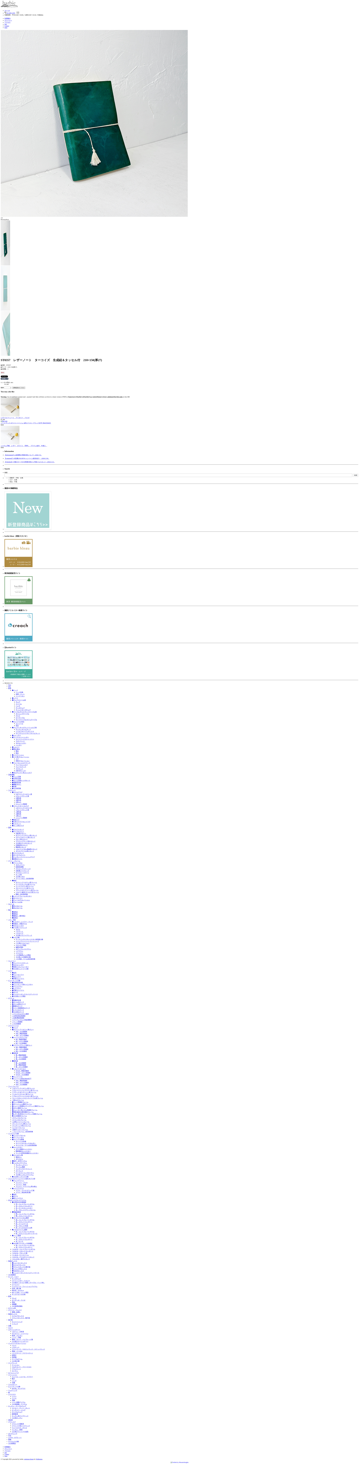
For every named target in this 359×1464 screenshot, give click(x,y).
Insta (5, 27)
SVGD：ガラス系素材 (23, 1073)
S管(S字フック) (21, 770)
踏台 (17, 753)
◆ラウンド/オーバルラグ (20, 806)
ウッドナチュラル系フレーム (25, 884)
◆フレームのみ (17, 902)
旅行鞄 (10, 1320)
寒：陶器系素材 (21, 1055)
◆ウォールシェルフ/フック (21, 763)
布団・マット (20, 694)
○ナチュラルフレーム (19, 1118)
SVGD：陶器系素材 (22, 1071)
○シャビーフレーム (18, 1127)
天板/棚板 (11, 774)
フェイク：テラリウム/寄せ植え (26, 1186)
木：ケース (19, 1241)
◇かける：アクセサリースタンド (23, 1257)
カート (7, 10)
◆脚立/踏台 (16, 749)
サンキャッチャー (22, 1165)
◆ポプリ (15, 1196)
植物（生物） (16, 1312)
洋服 (13, 1382)
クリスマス (12, 1394)
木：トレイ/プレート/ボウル (25, 1237)
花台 (17, 725)
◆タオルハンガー (18, 925)
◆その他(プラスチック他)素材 (22, 1243)
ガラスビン (19, 1159)
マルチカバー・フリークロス (21, 1367)
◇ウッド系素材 (17, 1022)
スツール (19, 704)
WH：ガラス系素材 (22, 1035)
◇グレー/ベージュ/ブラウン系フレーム (25, 1090)
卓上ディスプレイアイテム (17, 1200)
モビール (11, 904)
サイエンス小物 (13, 1441)
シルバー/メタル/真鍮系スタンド (26, 849)
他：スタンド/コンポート (24, 1247)
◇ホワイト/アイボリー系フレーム (23, 1088)
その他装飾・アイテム (19, 1404)
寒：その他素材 (21, 1059)
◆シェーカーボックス (19, 1263)
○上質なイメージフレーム (20, 1122)
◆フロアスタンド (18, 829)
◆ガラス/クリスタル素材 (20, 1218)
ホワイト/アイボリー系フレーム (26, 882)
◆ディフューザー (18, 1137)
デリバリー (8, 20)
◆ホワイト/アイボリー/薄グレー (23, 1029)
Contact (6, 26)
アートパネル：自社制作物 (25, 878)
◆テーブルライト (18, 831)
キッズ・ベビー (13, 1276)
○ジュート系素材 (21, 818)
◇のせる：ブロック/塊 (19, 1253)
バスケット (15, 1347)
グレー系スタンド (22, 839)
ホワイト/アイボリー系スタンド (26, 835)
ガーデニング (12, 1433)
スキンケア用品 (21, 945)
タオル (18, 929)
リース (14, 1398)
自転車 (10, 1420)
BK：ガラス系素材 (22, 1049)
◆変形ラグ (15, 819)
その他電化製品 (17, 1306)
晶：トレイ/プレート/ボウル (25, 1220)
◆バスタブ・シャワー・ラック (22, 921)
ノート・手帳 (16, 1337)
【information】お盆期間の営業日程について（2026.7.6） (23, 455)
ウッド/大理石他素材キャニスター (27, 1153)
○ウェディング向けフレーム (21, 1125)
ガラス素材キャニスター (24, 1149)
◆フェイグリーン (18, 1180)
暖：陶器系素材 (21, 1065)
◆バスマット (16, 823)
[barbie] (9, 7)
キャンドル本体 (21, 1141)
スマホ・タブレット (15, 1437)
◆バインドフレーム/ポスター (22, 896)
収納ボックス (12, 1261)
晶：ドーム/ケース (22, 1224)
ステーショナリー (14, 1329)
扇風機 (14, 1304)
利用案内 (7, 18)
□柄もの (18, 802)
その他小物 (15, 1361)
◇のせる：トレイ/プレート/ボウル (23, 1249)
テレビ (14, 1298)
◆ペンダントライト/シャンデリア (23, 857)
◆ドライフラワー (18, 1188)
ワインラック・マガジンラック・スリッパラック (28, 1349)
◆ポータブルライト (18, 855)
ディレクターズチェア (23, 710)
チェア (18, 702)
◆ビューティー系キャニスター (22, 984)
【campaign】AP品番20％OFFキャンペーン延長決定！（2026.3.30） (26, 458)
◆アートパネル (17, 863)
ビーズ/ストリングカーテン (25, 1173)
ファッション (12, 1375)
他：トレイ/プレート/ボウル (25, 1245)
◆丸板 (14, 786)
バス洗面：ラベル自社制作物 (25, 959)
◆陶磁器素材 (16, 1212)
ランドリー (12, 961)
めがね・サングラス (18, 1388)
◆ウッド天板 (16, 776)
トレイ (14, 1345)
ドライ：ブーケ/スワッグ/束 (25, 1190)
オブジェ (11, 998)
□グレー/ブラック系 (22, 796)
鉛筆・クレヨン (17, 1335)
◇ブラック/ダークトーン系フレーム (24, 1092)
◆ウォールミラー (18, 974)
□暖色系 (18, 800)
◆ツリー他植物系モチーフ (21, 1008)
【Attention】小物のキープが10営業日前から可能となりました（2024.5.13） (29, 462)
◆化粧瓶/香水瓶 (17, 982)
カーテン (15, 1371)
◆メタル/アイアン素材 (19, 1229)
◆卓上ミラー (16, 976)
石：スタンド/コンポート (24, 1206)
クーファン (15, 1284)
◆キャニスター (17, 1147)
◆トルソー (15, 747)
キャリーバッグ (17, 1322)
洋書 (9, 1326)
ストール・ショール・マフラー (22, 1377)
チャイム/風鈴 (20, 1167)
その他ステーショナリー (20, 1341)
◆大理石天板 (16, 778)
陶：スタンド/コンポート (24, 1216)
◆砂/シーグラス (17, 1198)
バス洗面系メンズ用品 (23, 955)
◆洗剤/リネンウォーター (20, 967)
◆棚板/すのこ (16, 784)
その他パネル (20, 876)
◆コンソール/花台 (18, 721)
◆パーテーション (18, 755)
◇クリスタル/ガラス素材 (20, 1014)
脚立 (17, 751)
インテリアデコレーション (17, 1343)
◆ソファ (15, 698)
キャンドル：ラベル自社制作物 (26, 1145)
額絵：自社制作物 (22, 894)
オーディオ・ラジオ (18, 1300)
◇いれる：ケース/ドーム (20, 1255)
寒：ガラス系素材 (22, 1057)
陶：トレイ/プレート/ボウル (25, 1214)
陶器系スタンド (21, 847)
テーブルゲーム (17, 1359)
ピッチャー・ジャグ (18, 1410)
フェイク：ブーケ (22, 1182)
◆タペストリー (17, 898)
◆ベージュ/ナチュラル (19, 1037)
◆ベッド (15, 690)
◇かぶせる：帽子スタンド (21, 1259)
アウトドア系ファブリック (21, 1426)
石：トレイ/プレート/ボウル (25, 1204)
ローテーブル (20, 718)
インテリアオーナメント (24, 1169)
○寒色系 (18, 812)
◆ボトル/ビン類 (17, 1155)
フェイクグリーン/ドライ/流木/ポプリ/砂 (21, 1178)
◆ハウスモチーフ (18, 1010)
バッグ (14, 1380)
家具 (9, 688)
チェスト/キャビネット (23, 729)
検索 (5, 472)
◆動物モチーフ (17, 1006)
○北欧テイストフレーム (20, 1129)
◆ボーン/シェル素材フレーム (22, 1104)
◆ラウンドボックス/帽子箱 (21, 1267)
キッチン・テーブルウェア (17, 1406)
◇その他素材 (16, 1023)
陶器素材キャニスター (23, 1151)
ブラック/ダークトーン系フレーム (27, 890)
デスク (18, 716)
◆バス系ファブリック (19, 927)
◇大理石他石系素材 (18, 1016)
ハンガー (19, 745)
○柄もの (18, 816)
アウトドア (12, 1422)
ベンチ (18, 706)
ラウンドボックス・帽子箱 (21, 1318)
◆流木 (14, 1194)
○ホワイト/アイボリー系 (24, 808)
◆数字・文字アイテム (19, 1161)
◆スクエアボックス (18, 1265)
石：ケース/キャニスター (24, 1208)
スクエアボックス (18, 1316)
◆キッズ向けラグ (18, 825)
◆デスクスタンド (18, 853)
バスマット (19, 931)
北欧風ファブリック (22, 870)
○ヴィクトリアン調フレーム (21, 1124)
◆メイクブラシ (17, 986)
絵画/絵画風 (20, 867)
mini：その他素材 (21, 1084)
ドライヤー (19, 953)
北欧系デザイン (21, 833)
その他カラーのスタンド (24, 843)
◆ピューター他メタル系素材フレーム (24, 1110)
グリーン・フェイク (15, 1310)
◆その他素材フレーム (19, 1116)
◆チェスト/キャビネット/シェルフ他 (24, 727)
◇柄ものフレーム (18, 1100)
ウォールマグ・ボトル (19, 1428)
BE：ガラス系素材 (22, 1041)
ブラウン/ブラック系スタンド (26, 841)
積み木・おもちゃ (18, 1290)
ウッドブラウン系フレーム (25, 886)
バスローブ (19, 933)
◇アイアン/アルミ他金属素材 (22, 1020)
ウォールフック (21, 767)
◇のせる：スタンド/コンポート (22, 1251)
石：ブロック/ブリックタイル (26, 1210)
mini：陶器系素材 (21, 1080)
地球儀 (14, 1357)
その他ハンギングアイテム (25, 1174)
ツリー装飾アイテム (18, 1402)
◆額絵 (14, 880)
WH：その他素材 (21, 1031)
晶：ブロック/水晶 (22, 1225)
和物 (9, 1439)
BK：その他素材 (21, 1051)
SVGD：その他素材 (22, 1074)
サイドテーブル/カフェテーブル (26, 719)
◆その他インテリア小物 (20, 1176)
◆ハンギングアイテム (19, 1163)
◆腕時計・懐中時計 (18, 916)
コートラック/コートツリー (25, 739)
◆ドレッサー (16, 735)
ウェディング (12, 1390)
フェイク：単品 (21, 1184)
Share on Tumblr (4, 379)
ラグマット (12, 790)
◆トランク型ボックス (19, 1269)
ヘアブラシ (19, 951)
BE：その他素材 (21, 1043)
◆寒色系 (15, 1053)
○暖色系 (18, 814)
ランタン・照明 (17, 1429)
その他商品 (12, 1443)
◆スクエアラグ (17, 792)
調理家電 (15, 1414)
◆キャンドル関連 (18, 1139)
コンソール (19, 723)
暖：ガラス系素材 (22, 1067)
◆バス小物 (15, 937)
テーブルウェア (17, 1412)
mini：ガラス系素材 (22, 1082)
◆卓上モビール (17, 908)
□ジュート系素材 (21, 804)
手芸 (9, 1435)
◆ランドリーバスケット (20, 963)
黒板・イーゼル (17, 1351)
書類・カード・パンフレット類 (22, 1339)
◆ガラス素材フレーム (19, 1108)
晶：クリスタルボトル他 (24, 1227)
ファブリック (12, 1363)
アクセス (7, 22)
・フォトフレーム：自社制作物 (22, 1131)
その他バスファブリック (24, 935)
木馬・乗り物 (16, 1288)
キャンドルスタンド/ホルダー (26, 1143)
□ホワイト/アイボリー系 (24, 794)
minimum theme (29, 1459)
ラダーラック (20, 741)
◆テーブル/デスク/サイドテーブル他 (24, 712)
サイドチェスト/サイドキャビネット (28, 733)
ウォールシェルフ (22, 765)
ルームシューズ (13, 1373)
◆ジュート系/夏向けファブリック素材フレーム (28, 1106)
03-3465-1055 (10, 13)
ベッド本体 (19, 692)
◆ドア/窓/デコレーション (20, 757)
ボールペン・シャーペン (20, 1333)
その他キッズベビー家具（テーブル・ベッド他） (28, 1282)
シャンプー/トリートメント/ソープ (27, 941)
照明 (9, 827)
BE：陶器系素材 (21, 1039)
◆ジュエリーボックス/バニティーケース (25, 1273)
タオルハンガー (21, 743)
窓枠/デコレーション (23, 761)
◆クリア (15, 1027)
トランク (15, 1324)
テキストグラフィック (23, 869)
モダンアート (20, 865)
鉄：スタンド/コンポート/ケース (26, 1233)
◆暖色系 (15, 1061)
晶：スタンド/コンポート (24, 1222)
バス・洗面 (12, 920)
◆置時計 (15, 914)
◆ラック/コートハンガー (20, 737)
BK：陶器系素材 (21, 1047)
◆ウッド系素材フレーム (20, 1102)
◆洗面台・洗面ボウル (19, 923)
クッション (15, 1365)
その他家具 (12, 1275)
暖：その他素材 (21, 1063)
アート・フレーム (14, 861)
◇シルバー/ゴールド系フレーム (22, 1094)
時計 (9, 910)
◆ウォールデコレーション (21, 900)
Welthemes (39, 1459)
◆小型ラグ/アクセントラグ (21, 821)
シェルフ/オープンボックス (25, 731)
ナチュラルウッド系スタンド (25, 837)
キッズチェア (16, 1278)
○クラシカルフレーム (19, 1120)
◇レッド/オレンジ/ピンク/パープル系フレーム (27, 1098)
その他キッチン (17, 1418)
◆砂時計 (15, 918)
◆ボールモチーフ (18, 1002)
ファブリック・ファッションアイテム (24, 1286)
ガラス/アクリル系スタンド (25, 851)
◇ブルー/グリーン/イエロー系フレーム (25, 1096)
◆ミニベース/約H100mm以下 (21, 1078)
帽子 (13, 1378)
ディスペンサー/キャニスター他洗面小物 (29, 939)
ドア (17, 759)
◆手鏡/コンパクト (18, 978)
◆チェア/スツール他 (19, 700)
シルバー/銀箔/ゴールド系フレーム (27, 892)
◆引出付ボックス (18, 1271)
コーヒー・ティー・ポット (21, 1408)
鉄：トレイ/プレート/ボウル (25, 1231)
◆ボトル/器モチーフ (19, 1004)
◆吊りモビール (17, 906)
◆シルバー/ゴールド (19, 1069)
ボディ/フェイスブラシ (23, 949)
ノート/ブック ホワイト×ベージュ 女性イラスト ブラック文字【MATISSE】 (26, 423)
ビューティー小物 (14, 980)
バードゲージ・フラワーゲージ (22, 1353)
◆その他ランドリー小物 (20, 969)
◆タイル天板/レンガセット (21, 780)
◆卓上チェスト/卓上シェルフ (22, 772)
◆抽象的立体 (16, 1000)
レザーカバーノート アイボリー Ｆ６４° (15, 418)
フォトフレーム (13, 1086)
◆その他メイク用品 (18, 996)
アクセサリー (12, 1384)
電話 (13, 1302)
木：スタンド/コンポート (24, 1239)
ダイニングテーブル (22, 714)
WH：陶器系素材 (21, 1033)
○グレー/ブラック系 (22, 810)
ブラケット (19, 768)
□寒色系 (18, 798)
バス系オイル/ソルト (23, 943)
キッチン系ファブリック (20, 1416)
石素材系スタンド (22, 845)
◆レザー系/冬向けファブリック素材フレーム (27, 1114)
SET (9, 686)
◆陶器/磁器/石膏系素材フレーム (23, 1112)
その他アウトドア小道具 (20, 1431)
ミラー (10, 971)
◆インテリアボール (18, 1135)
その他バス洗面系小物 (23, 957)
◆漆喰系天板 (16, 782)
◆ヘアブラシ (16, 988)
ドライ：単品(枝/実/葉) (23, 1192)
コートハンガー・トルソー (21, 1280)
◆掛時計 (15, 912)
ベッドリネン (20, 696)
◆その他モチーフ (18, 1012)
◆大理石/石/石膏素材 (19, 1202)
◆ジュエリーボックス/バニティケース (25, 994)
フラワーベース (13, 1025)
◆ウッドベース (17, 1076)
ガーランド (19, 1171)
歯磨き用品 (19, 947)
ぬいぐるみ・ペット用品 (20, 1292)
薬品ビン (19, 1157)
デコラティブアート (22, 872)
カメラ (10, 1327)
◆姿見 (14, 972)
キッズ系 (19, 874)
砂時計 (14, 1355)
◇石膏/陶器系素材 (18, 1018)
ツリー (14, 1396)
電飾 (13, 1400)
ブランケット (16, 1369)
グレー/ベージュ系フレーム (25, 888)
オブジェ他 (12, 1308)
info (5, 24)
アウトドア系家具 (18, 1424)
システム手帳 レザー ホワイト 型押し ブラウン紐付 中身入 (24, 446)
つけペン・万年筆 (18, 1331)
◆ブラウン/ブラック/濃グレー (22, 1045)
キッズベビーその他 (18, 1294)
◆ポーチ (15, 992)
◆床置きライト (17, 859)
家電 (9, 1296)
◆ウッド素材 (16, 1235)
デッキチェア (20, 708)
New (9, 685)
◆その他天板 (16, 788)
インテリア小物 (13, 1133)
